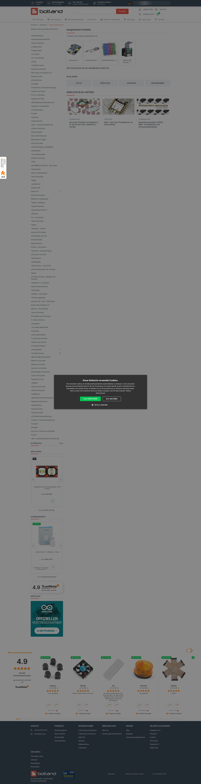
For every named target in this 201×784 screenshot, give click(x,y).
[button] (100, 404)
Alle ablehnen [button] (111, 399)
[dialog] (100, 392)
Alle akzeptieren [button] (90, 399)
